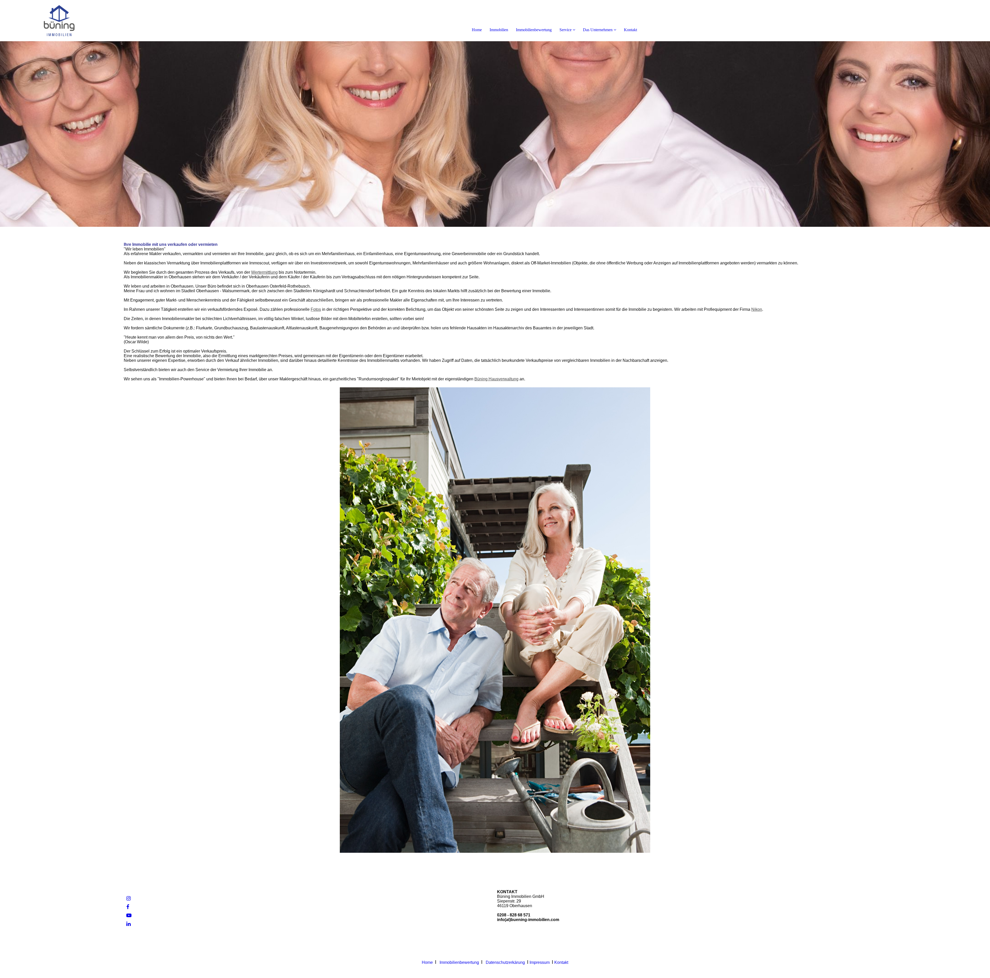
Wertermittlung (264, 272)
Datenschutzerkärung (505, 962)
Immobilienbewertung (534, 30)
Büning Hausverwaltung (496, 379)
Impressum (540, 962)
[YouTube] (128, 915)
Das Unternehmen (598, 30)
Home (477, 30)
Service (565, 30)
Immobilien (499, 30)
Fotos (316, 309)
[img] (59, 20)
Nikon (756, 309)
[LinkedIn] (128, 924)
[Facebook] (127, 907)
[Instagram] (128, 898)
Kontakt (630, 30)
